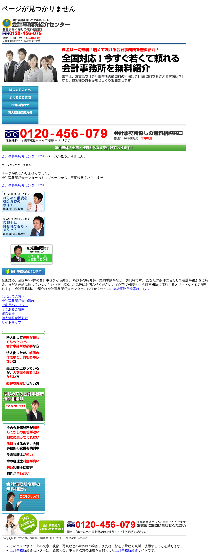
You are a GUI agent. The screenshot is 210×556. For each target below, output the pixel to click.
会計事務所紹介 (126, 550)
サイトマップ (11, 322)
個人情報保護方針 (15, 318)
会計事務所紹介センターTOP (23, 156)
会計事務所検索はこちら (131, 289)
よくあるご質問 (13, 309)
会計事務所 (18, 550)
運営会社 (8, 313)
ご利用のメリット (15, 305)
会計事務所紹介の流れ (18, 300)
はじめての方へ (13, 296)
